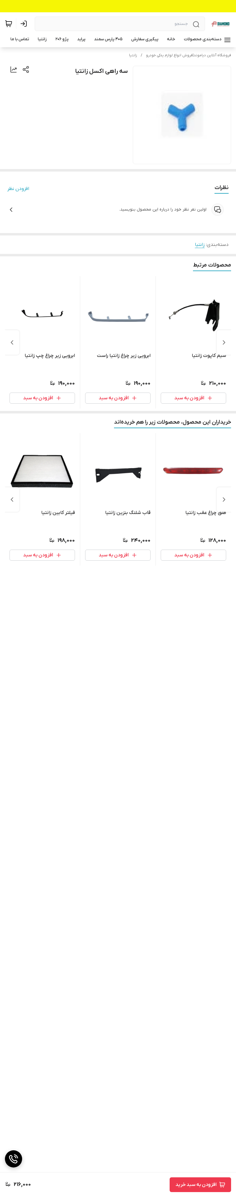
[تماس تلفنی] (13, 1158)
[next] (12, 342)
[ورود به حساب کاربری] (25, 23)
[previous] (224, 342)
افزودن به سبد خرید (196, 1185)
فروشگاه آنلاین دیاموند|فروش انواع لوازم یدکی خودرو (188, 55)
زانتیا (133, 55)
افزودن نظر (18, 189)
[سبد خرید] (8, 23)
